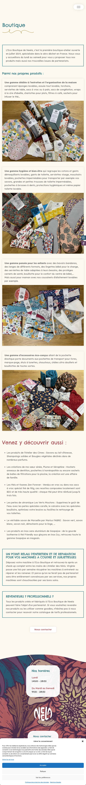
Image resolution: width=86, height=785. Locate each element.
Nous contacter (43, 629)
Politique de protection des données (37, 782)
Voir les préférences (43, 777)
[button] (83, 741)
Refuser (43, 771)
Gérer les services (8, 759)
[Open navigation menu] (78, 7)
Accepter (43, 765)
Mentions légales (55, 782)
